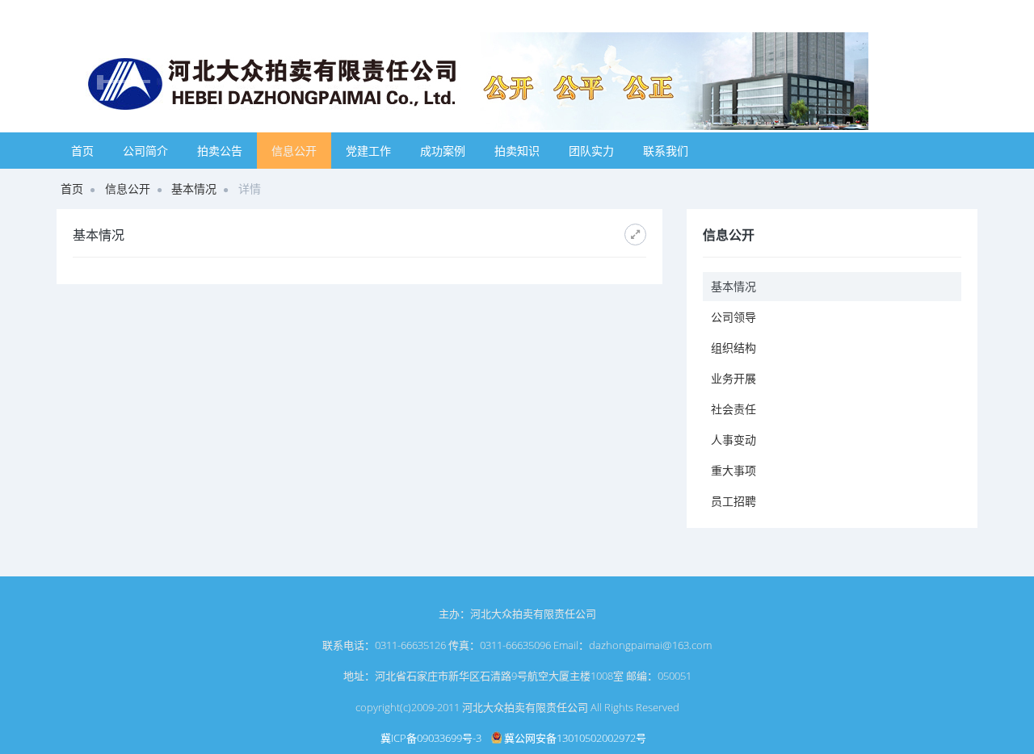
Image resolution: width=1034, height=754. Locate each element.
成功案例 (442, 150)
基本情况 (193, 188)
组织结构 (733, 347)
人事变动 (733, 439)
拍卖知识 (517, 150)
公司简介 (145, 150)
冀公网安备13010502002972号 (574, 738)
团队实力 (591, 150)
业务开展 (733, 378)
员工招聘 (733, 501)
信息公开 (294, 150)
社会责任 (733, 409)
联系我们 (665, 150)
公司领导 (733, 317)
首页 (82, 150)
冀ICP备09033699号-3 (430, 738)
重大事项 (733, 470)
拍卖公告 (219, 150)
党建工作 (368, 150)
